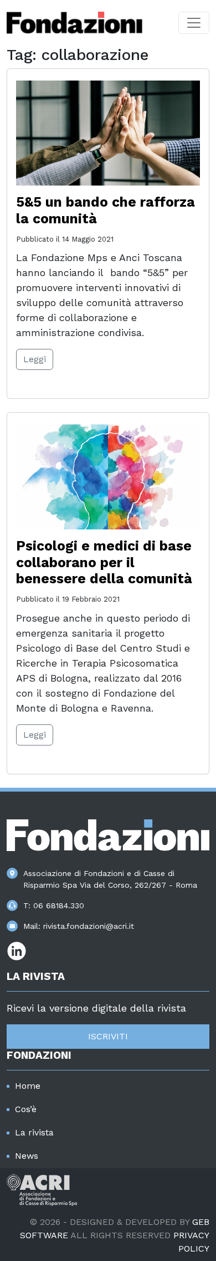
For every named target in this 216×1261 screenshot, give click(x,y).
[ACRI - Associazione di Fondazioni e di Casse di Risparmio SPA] (42, 1189)
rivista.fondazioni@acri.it (88, 926)
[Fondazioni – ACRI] (74, 23)
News (26, 1155)
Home (27, 1085)
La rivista (34, 1132)
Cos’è (26, 1109)
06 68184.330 (58, 905)
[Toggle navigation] (193, 23)
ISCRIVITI (108, 1036)
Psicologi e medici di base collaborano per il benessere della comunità (104, 562)
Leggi (34, 359)
